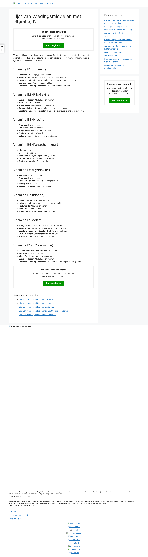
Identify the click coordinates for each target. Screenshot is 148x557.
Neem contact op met (18, 515)
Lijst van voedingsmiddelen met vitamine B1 (38, 299)
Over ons (13, 511)
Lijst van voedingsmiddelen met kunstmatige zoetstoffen (43, 311)
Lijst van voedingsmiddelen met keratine (36, 303)
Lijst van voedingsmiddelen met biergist (36, 307)
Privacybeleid (15, 519)
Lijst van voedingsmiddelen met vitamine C (37, 315)
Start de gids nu (53, 45)
